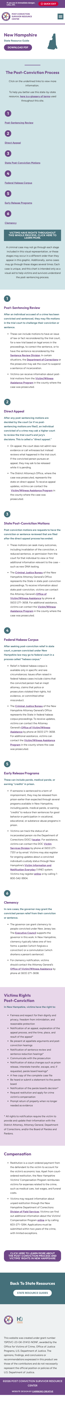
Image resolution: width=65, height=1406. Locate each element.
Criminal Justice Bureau (29, 572)
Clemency (11, 222)
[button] (61, 17)
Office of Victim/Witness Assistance (31, 968)
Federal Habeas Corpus (18, 182)
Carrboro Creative (42, 1391)
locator (36, 839)
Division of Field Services (24, 1211)
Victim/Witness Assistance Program (32, 490)
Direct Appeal (13, 142)
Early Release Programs (18, 202)
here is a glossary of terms (35, 96)
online (37, 873)
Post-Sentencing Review (19, 122)
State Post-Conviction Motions (22, 162)
